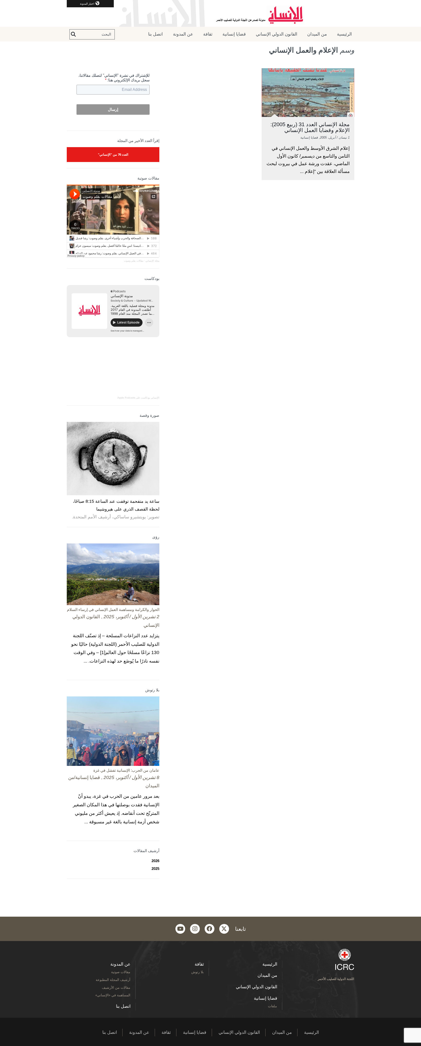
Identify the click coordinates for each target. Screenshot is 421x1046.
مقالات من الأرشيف (116, 987)
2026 (155, 861)
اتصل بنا (155, 34)
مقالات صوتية (120, 972)
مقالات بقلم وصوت (133, 260)
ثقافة (207, 34)
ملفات (272, 1006)
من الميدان (317, 34)
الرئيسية (344, 34)
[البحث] (73, 34)
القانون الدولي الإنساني (276, 34)
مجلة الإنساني (152, 260)
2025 (155, 868)
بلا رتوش (197, 972)
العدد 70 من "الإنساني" (113, 154)
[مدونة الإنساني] (210, 13)
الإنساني (154, 397)
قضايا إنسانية (234, 34)
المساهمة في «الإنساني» (112, 995)
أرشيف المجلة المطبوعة (113, 979)
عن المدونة (183, 34)
